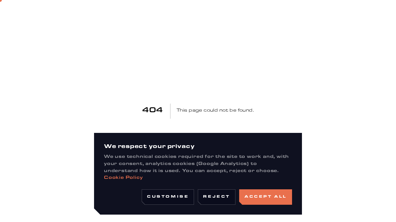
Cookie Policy (123, 178)
